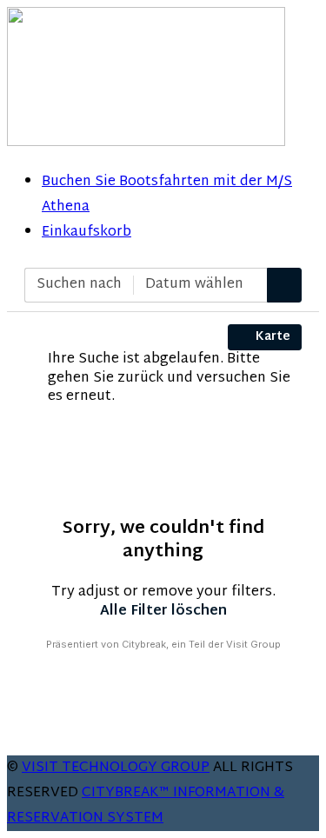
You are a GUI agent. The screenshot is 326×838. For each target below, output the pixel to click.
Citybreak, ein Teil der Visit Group (201, 644)
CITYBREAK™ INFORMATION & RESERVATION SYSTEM (145, 806)
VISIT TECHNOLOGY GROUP (116, 768)
